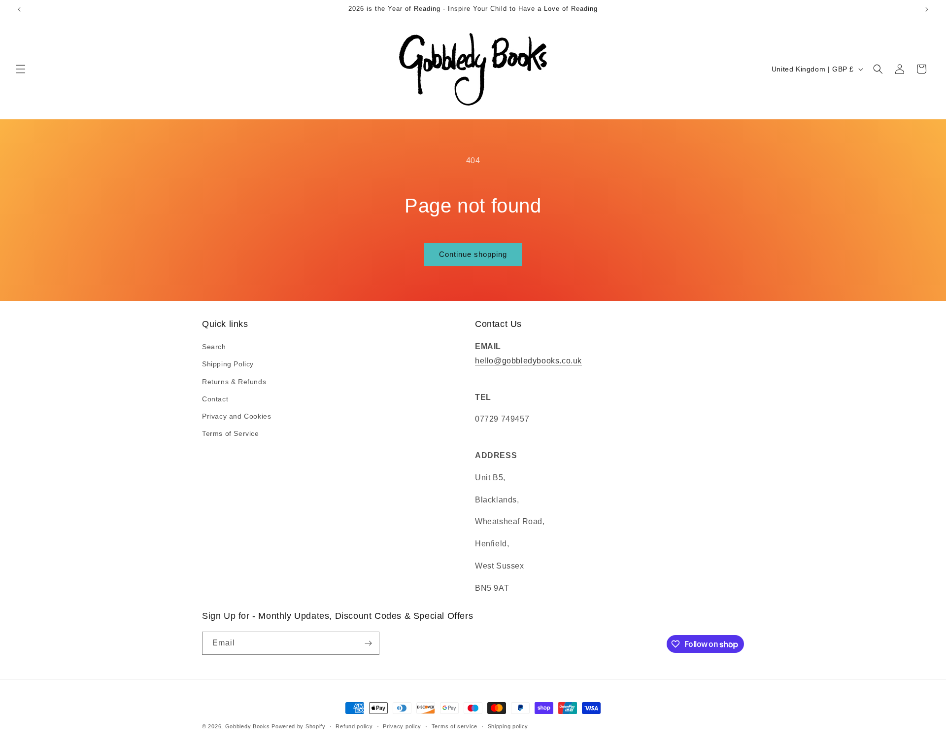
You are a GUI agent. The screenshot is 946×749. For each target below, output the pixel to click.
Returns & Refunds (234, 382)
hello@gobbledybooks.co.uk (528, 361)
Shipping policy (508, 726)
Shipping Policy (228, 364)
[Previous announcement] (19, 9)
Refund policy (354, 726)
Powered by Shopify (298, 726)
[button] (21, 69)
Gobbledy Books (247, 726)
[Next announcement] (927, 9)
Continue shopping (473, 254)
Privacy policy (402, 726)
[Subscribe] (368, 643)
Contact (215, 399)
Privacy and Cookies (236, 416)
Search (214, 347)
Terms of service (454, 726)
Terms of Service (230, 433)
